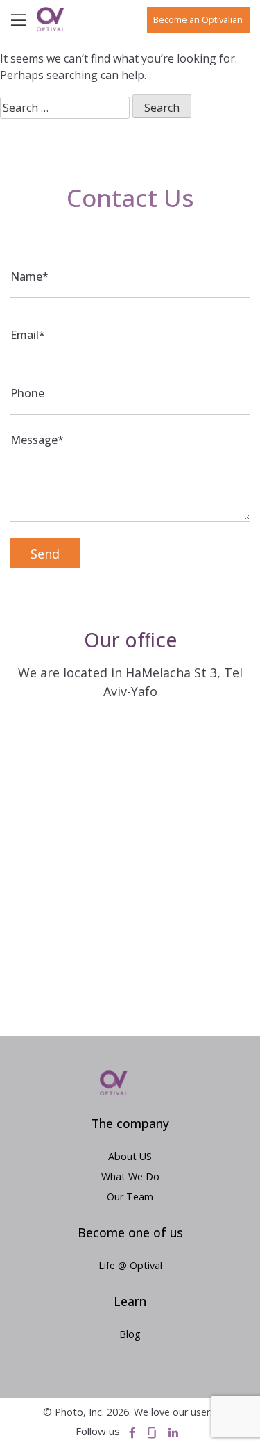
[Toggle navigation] (23, 19)
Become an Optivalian (198, 19)
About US (130, 1156)
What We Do (130, 1176)
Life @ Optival (130, 1265)
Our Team (130, 1196)
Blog (130, 1334)
